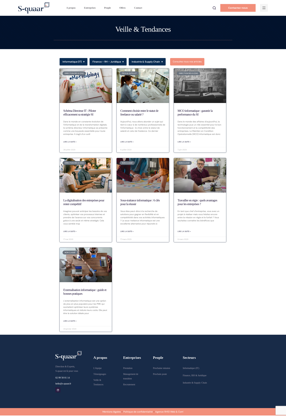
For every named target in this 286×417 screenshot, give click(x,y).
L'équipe (97, 368)
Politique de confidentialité (138, 411)
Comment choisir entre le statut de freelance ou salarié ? (139, 112)
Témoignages (99, 374)
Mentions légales (111, 411)
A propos (71, 8)
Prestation (127, 368)
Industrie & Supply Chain (147, 61)
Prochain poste (160, 374)
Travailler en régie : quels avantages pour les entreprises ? (197, 202)
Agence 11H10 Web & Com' (169, 411)
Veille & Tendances (98, 382)
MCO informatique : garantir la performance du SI (195, 112)
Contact (138, 8)
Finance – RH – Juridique (108, 61)
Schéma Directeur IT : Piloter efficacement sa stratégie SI (79, 112)
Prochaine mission (161, 368)
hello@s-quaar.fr (63, 383)
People (107, 8)
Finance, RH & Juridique (194, 375)
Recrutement (129, 384)
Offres (122, 8)
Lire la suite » (69, 142)
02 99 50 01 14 (62, 377)
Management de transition (130, 376)
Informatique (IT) (73, 61)
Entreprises (90, 8)
